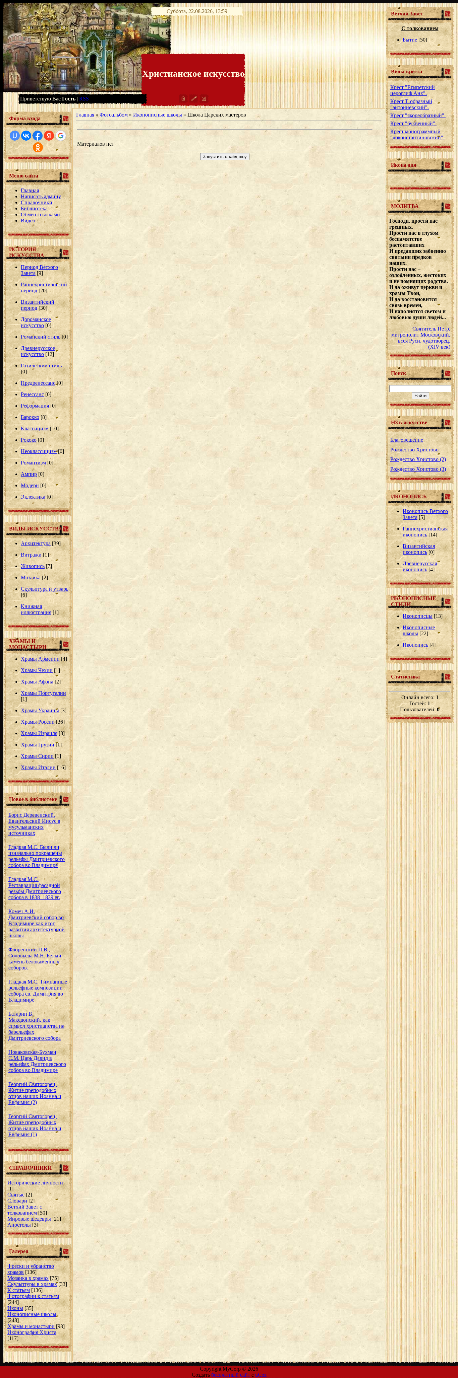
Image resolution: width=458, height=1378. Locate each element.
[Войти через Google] (60, 135)
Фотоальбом (114, 115)
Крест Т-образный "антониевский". (411, 104)
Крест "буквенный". (413, 123)
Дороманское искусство (36, 322)
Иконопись (415, 645)
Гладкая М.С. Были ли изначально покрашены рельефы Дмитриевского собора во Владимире (36, 856)
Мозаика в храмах (28, 1278)
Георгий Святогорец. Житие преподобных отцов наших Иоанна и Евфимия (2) (34, 1093)
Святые (15, 1195)
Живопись (33, 566)
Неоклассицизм (39, 451)
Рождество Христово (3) (418, 469)
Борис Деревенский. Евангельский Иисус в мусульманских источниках (34, 824)
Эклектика (33, 497)
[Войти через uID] (15, 136)
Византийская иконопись (419, 549)
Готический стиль (41, 365)
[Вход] (204, 101)
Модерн (30, 485)
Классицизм (35, 428)
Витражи (31, 555)
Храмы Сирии (37, 756)
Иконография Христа (31, 1332)
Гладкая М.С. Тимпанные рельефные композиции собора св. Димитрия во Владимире (37, 991)
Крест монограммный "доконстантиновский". (417, 134)
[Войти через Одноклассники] (38, 147)
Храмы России (38, 722)
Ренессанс (32, 394)
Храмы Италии (38, 767)
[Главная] (183, 101)
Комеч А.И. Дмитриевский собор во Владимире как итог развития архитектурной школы (36, 923)
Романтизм (33, 462)
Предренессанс (38, 383)
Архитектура (36, 543)
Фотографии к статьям (33, 1296)
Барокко (30, 417)
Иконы (15, 1308)
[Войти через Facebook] (38, 136)
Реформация (35, 406)
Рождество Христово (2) (418, 459)
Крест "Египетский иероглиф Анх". (412, 90)
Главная (85, 115)
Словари (17, 1201)
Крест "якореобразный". (418, 115)
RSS (84, 98)
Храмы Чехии (37, 670)
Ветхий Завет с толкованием (24, 1210)
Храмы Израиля (39, 733)
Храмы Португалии (43, 693)
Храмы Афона (37, 681)
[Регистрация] (193, 101)
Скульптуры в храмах (32, 1284)
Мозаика (31, 577)
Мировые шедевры (29, 1219)
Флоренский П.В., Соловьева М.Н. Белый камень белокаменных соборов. (34, 958)
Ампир (29, 474)
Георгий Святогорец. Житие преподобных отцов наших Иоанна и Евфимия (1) (34, 1125)
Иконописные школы (31, 1314)
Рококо (29, 440)
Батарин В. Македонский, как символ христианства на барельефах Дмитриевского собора (36, 1026)
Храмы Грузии (37, 744)
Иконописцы (418, 616)
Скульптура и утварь (44, 589)
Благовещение (406, 440)
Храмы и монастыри (31, 1326)
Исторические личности (35, 1182)
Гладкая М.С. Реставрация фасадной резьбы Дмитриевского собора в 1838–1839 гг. (34, 888)
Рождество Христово (414, 449)
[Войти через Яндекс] (49, 136)
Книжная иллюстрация (36, 609)
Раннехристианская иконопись (425, 531)
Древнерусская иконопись (420, 566)
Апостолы (19, 1225)
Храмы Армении (40, 659)
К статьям (18, 1290)
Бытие (410, 40)
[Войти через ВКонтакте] (26, 136)
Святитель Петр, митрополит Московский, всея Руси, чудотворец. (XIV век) (420, 338)
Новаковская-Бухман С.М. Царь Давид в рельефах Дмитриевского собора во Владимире (37, 1061)
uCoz (261, 1375)
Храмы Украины (40, 710)
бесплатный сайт (230, 1375)
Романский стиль (40, 337)
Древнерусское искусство (38, 351)
